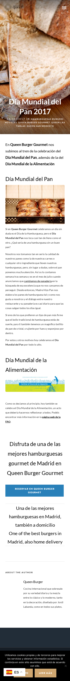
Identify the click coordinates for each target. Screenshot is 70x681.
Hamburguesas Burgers (47, 119)
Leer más (45, 673)
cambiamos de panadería (38, 281)
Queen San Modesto (40, 126)
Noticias (11, 122)
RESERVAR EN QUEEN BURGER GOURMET (34, 490)
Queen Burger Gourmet (34, 122)
